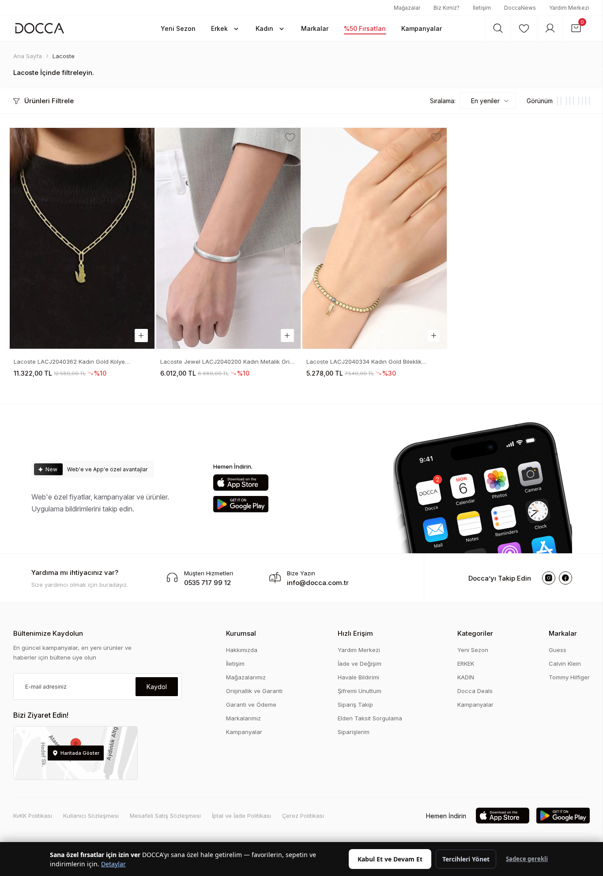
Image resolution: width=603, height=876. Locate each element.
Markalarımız (243, 718)
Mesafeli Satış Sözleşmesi (165, 815)
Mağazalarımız (246, 677)
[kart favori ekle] (144, 137)
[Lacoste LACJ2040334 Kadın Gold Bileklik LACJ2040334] (374, 238)
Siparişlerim (353, 731)
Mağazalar (407, 7)
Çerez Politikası (303, 815)
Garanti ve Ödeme (251, 704)
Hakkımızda (241, 649)
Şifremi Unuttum (359, 690)
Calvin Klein (565, 663)
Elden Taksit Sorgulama (370, 718)
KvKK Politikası (32, 815)
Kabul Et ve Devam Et (390, 859)
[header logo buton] (39, 28)
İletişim (482, 7)
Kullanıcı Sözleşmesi (91, 815)
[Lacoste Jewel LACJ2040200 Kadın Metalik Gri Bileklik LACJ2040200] (228, 238)
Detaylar (113, 864)
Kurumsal (241, 633)
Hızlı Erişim (355, 633)
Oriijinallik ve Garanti (254, 690)
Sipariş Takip (355, 704)
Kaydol (157, 686)
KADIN (465, 677)
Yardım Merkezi (569, 7)
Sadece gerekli (527, 859)
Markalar (563, 633)
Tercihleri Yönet (466, 859)
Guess (557, 649)
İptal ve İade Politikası (241, 815)
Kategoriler (475, 633)
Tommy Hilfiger (569, 677)
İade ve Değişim (359, 663)
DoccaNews (520, 7)
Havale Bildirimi (358, 677)
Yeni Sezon (472, 649)
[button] (178, 28)
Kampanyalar (244, 731)
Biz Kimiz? (446, 7)
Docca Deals (475, 690)
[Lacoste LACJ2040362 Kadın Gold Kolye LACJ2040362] (82, 238)
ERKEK (465, 663)
